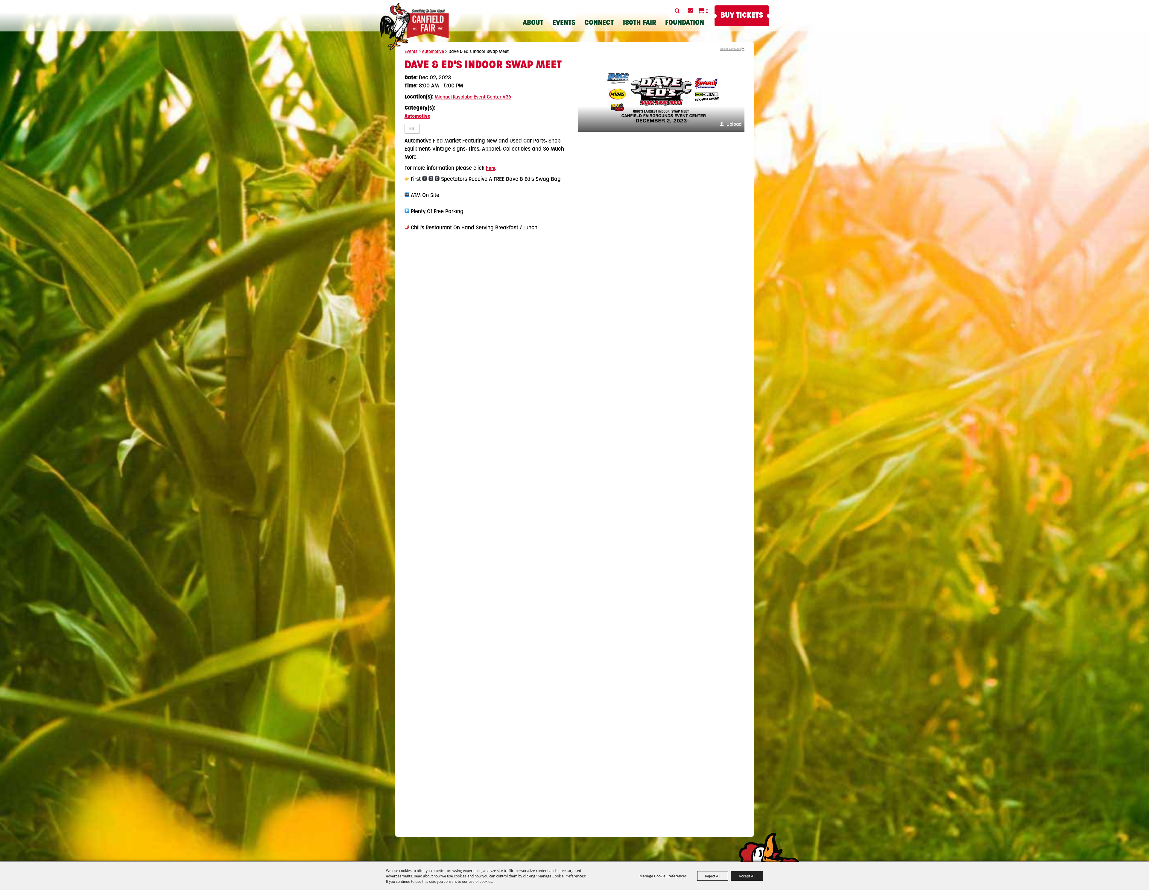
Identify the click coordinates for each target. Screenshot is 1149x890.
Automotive (433, 52)
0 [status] (707, 11)
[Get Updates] (690, 10)
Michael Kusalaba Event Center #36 (473, 97)
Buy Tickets (742, 15)
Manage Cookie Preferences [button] (663, 876)
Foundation (684, 23)
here (490, 168)
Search (677, 10)
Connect (599, 23)
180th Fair (639, 23)
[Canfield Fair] (414, 26)
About (533, 23)
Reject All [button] (712, 876)
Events (563, 23)
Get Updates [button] (690, 10)
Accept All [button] (747, 876)
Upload (734, 124)
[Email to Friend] (411, 128)
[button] (661, 95)
